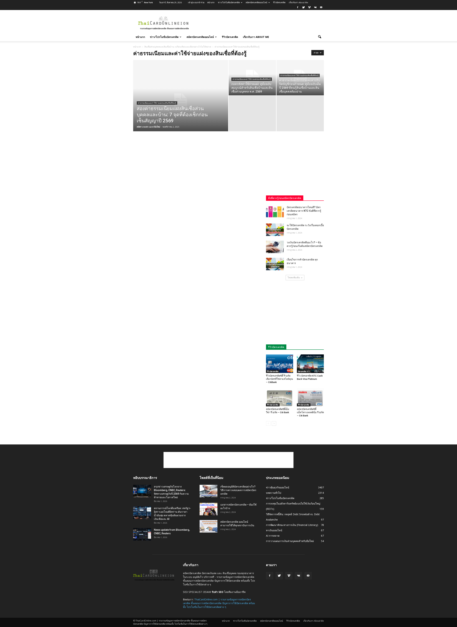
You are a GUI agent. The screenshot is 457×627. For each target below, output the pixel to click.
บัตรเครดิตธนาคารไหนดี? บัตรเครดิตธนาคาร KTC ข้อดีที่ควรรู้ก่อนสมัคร (304, 211)
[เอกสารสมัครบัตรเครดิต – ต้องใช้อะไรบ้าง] (208, 509)
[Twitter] (303, 7)
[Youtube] (321, 7)
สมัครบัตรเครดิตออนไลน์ (256, 2)
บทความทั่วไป (273, 492)
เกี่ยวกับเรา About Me (298, 2)
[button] (319, 37)
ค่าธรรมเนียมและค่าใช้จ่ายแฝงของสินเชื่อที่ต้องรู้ (157, 103)
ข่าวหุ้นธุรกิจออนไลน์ (277, 487)
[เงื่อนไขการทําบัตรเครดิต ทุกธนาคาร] (275, 264)
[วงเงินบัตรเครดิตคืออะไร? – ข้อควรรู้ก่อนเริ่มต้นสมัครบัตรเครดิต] (275, 247)
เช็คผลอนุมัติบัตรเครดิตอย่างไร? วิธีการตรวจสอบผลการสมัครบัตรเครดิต (238, 490)
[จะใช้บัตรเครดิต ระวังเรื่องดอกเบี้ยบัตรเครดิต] (275, 229)
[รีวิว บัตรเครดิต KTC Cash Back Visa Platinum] (310, 363)
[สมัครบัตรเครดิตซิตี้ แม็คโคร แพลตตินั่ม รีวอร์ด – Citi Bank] (310, 397)
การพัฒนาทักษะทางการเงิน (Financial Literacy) (292, 525)
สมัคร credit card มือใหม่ (148, 126)
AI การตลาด (273, 535)
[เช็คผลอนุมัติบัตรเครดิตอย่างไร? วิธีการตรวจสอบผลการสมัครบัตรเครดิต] (208, 491)
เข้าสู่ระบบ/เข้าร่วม (196, 2)
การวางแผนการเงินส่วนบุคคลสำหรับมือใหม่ (290, 541)
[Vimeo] (309, 7)
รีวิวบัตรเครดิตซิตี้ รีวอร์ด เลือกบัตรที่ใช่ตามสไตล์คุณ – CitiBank (279, 379)
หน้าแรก (211, 2)
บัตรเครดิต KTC (304, 371)
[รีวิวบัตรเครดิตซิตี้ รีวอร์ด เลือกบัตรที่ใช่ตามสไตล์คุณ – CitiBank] (279, 363)
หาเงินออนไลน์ (274, 530)
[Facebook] (297, 7)
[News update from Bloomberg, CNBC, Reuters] (142, 534)
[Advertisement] (259, 23)
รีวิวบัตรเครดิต (279, 2)
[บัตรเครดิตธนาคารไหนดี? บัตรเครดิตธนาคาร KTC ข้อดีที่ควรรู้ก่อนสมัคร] (275, 211)
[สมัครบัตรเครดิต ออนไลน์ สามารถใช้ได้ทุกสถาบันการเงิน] (208, 526)
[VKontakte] (315, 7)
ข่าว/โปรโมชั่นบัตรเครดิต (229, 2)
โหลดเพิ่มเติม (294, 277)
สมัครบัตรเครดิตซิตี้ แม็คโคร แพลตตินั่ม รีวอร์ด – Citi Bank (310, 412)
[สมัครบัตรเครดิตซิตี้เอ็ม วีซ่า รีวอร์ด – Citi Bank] (279, 397)
